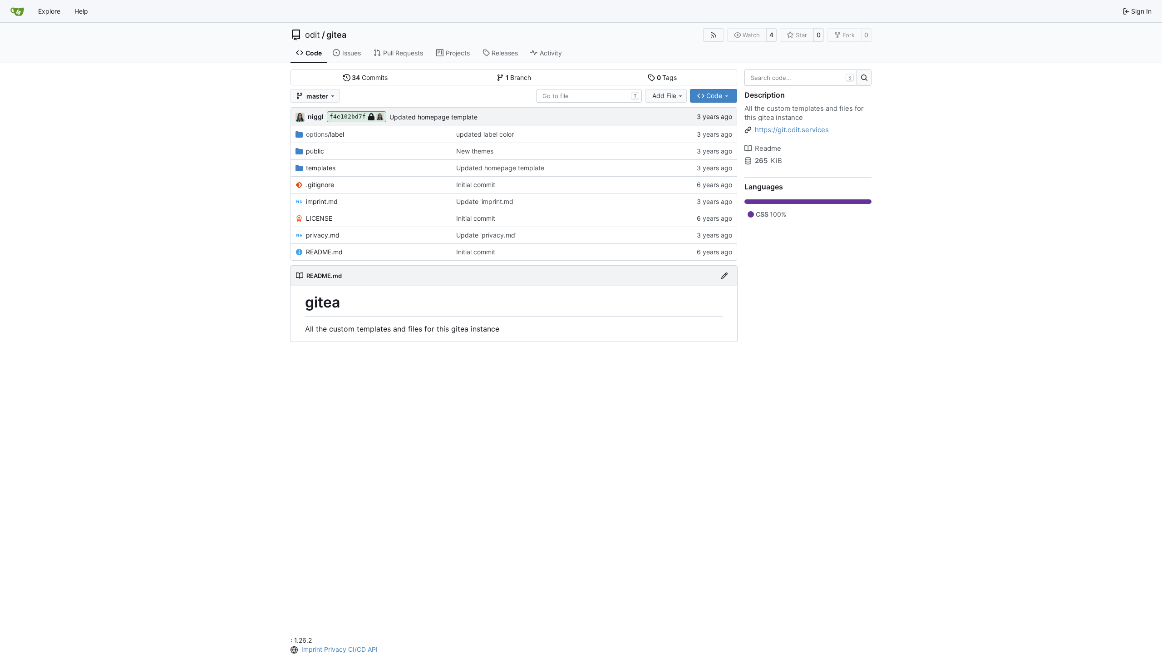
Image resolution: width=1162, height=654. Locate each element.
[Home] (17, 11)
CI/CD (357, 649)
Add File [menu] (664, 95)
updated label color (485, 134)
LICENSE (319, 218)
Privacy (335, 649)
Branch (519, 77)
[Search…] (864, 77)
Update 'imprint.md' (485, 201)
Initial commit (475, 184)
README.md (324, 252)
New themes (474, 151)
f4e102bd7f (348, 116)
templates (320, 168)
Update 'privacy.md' (486, 235)
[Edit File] (724, 275)
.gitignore (320, 184)
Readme (768, 148)
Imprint (311, 649)
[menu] (295, 650)
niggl (316, 116)
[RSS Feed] (713, 35)
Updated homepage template (433, 117)
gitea (336, 35)
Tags (667, 77)
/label (325, 134)
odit (312, 35)
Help (81, 11)
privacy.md (323, 235)
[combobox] (589, 96)
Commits (370, 77)
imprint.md (322, 201)
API (373, 649)
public (315, 151)
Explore (49, 11)
